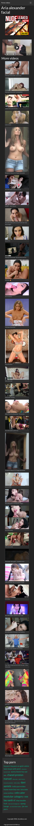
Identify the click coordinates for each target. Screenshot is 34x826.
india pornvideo (18, 786)
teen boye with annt (12, 769)
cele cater (19, 792)
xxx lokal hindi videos (15, 806)
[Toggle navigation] (30, 2)
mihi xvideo (17, 783)
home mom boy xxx (12, 789)
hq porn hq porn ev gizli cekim (16, 766)
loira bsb (24, 789)
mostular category (13, 796)
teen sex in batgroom (14, 803)
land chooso (22, 779)
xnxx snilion (9, 793)
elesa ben (15, 779)
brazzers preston (8, 783)
